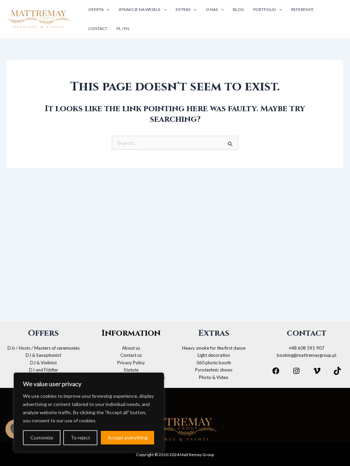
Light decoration (214, 355)
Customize (41, 437)
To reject (80, 437)
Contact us (131, 355)
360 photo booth (213, 362)
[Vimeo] (317, 371)
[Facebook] (276, 371)
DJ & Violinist (43, 362)
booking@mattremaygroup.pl (306, 355)
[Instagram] (296, 371)
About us (131, 348)
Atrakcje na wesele (140, 9)
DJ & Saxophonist (43, 355)
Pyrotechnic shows (213, 370)
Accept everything (128, 437)
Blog (238, 9)
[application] (106, 9)
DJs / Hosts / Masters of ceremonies (44, 348)
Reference (302, 9)
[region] (89, 412)
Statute (131, 370)
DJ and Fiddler (43, 370)
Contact (97, 28)
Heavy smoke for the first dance (213, 348)
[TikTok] (337, 371)
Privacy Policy (131, 362)
